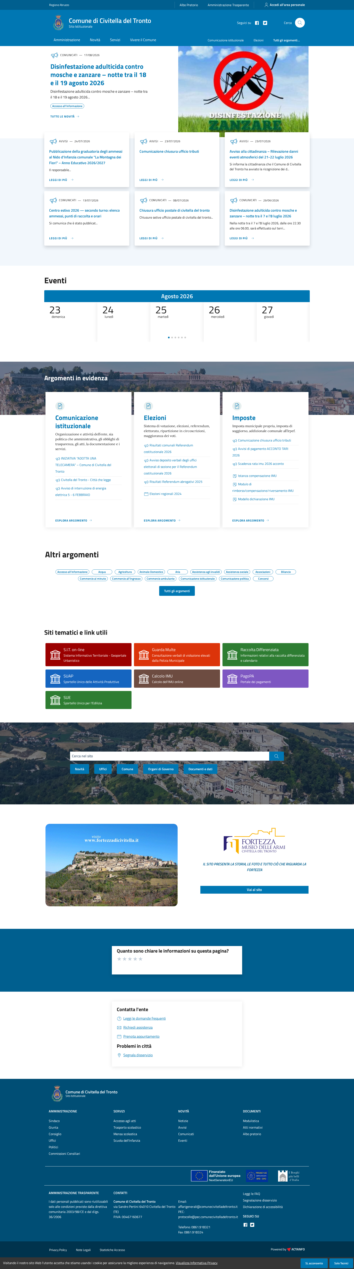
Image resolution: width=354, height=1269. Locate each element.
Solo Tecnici (341, 1263)
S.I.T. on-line (74, 649)
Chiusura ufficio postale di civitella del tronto (175, 210)
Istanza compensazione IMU (257, 475)
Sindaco (54, 1120)
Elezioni (258, 40)
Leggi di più (58, 180)
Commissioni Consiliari (64, 1153)
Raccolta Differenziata (260, 649)
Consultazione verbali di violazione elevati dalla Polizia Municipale (181, 658)
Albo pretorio (252, 1133)
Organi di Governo (161, 769)
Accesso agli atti (124, 1120)
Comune (127, 769)
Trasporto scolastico (127, 1127)
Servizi (115, 40)
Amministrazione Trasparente (228, 4)
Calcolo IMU (162, 676)
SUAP (68, 676)
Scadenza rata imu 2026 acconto (261, 463)
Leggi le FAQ (251, 1193)
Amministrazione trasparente (74, 1192)
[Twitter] (263, 22)
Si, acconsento (314, 1263)
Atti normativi (253, 1127)
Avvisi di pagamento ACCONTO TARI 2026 (260, 452)
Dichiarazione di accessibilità (263, 1206)
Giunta (53, 1127)
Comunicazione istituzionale (226, 40)
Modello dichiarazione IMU (256, 499)
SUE (67, 697)
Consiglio (55, 1133)
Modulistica (251, 1120)
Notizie (183, 1120)
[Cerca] (300, 23)
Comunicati (186, 1133)
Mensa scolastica (125, 1133)
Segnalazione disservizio (260, 1200)
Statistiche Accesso (112, 1250)
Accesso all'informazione (67, 105)
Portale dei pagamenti (256, 681)
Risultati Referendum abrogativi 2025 (176, 481)
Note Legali (83, 1250)
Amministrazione (67, 40)
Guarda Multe (164, 649)
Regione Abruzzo (59, 5)
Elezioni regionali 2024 (166, 493)
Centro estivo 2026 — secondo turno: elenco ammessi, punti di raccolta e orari (84, 213)
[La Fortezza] (111, 864)
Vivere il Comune (143, 40)
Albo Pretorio (189, 4)
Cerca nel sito (82, 756)
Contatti (120, 1192)
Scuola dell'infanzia (126, 1140)
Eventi (182, 1140)
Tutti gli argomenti (177, 590)
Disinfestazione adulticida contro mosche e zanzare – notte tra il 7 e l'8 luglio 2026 (263, 213)
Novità (95, 40)
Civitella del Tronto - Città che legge (86, 479)
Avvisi (182, 1127)
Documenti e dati (200, 769)
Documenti (252, 1111)
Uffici (103, 769)
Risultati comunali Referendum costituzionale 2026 (168, 448)
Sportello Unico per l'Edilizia (83, 703)
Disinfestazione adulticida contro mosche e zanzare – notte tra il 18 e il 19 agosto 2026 (98, 74)
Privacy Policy (58, 1250)
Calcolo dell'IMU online (167, 681)
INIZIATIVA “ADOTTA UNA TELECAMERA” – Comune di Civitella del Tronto (83, 465)
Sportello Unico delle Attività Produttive (91, 681)
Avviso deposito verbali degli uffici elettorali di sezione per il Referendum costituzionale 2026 (170, 467)
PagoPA (247, 676)
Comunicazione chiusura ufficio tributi (169, 151)
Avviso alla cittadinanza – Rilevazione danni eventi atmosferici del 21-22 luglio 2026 (264, 154)
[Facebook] (255, 22)
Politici (53, 1147)
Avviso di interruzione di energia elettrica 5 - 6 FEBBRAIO (80, 491)
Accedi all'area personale (287, 4)
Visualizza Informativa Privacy (197, 1262)
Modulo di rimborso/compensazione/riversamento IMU (263, 487)
